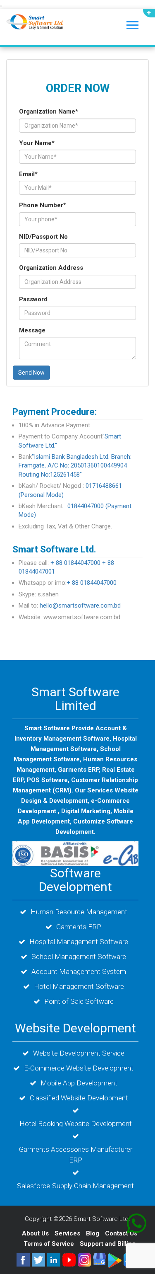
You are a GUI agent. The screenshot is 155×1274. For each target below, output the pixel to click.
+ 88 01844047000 (75, 563)
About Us (35, 1233)
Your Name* (37, 143)
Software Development (75, 880)
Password (33, 299)
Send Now (31, 372)
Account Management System (78, 971)
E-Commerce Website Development (79, 1068)
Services (68, 1233)
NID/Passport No (43, 236)
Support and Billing (108, 1243)
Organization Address (51, 267)
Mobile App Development (79, 1083)
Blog (93, 1233)
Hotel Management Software (79, 986)
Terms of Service (49, 1243)
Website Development (75, 1028)
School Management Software (78, 956)
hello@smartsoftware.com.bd (80, 605)
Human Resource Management (79, 912)
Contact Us (121, 1233)
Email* (28, 174)
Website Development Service (78, 1053)
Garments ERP (78, 927)
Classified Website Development (79, 1098)
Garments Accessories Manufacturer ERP (75, 1154)
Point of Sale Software (79, 1001)
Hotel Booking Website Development (75, 1123)
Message (32, 330)
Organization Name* (48, 111)
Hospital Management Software (78, 941)
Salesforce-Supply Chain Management (75, 1186)
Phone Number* (42, 205)
